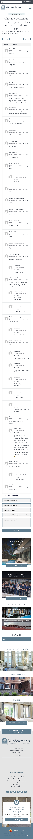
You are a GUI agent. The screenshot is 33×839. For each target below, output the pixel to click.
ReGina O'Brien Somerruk (16, 164)
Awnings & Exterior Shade (16, 777)
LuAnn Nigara (13, 48)
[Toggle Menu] (30, 8)
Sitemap (6, 833)
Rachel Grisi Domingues (16, 317)
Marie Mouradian (14, 119)
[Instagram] (25, 792)
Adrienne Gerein (14, 141)
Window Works (18, 291)
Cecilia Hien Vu (13, 277)
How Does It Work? (16, 787)
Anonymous (17, 175)
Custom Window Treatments (16, 779)
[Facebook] (7, 792)
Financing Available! (16, 723)
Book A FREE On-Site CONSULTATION (16, 731)
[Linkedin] (21, 792)
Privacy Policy (14, 833)
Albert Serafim (13, 484)
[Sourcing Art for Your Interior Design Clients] (27, 39)
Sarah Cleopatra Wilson (15, 340)
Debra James (12, 416)
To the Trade (17, 783)
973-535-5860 (27, 2)
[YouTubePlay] (18, 792)
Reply (26, 51)
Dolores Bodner (13, 461)
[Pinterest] (14, 792)
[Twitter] (11, 792)
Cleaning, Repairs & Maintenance (16, 781)
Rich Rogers (12, 82)
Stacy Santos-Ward (14, 254)
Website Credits (24, 833)
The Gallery (16, 785)
